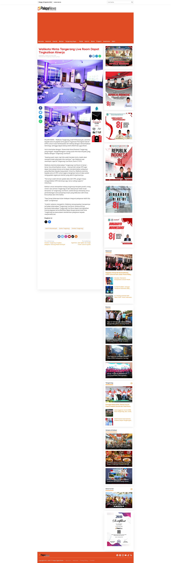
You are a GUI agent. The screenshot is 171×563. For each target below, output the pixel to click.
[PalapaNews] (47, 8)
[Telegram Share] (96, 56)
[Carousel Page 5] (123, 506)
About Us (68, 560)
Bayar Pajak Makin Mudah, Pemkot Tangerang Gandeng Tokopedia (119, 503)
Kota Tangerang (47, 56)
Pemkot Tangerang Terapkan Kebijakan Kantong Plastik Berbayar (55, 242)
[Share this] (90, 56)
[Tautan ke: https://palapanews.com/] (131, 383)
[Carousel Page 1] (115, 506)
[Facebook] (59, 236)
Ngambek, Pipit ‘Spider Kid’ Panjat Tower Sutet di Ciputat (81, 242)
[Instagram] (65, 236)
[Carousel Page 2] (117, 506)
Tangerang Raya (56, 56)
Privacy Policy (84, 560)
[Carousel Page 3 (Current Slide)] (119, 506)
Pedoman (75, 560)
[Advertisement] (85, 25)
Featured (41, 56)
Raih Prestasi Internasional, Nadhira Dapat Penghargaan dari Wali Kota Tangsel (123, 419)
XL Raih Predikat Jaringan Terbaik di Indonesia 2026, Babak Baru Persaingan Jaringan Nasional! (122, 287)
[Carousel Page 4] (121, 506)
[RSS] (76, 236)
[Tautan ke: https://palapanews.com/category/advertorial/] (131, 489)
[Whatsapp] (99, 56)
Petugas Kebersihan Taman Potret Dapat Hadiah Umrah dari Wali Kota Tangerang (118, 405)
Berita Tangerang (64, 228)
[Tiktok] (72, 236)
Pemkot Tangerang (77, 228)
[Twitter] (62, 236)
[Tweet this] (93, 56)
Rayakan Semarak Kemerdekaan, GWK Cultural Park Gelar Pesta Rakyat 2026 (119, 273)
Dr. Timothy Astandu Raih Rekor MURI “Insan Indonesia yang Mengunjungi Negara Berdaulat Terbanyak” (122, 296)
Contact (92, 560)
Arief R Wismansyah (51, 228)
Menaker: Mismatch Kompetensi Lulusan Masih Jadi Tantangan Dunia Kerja (122, 278)
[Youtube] (69, 236)
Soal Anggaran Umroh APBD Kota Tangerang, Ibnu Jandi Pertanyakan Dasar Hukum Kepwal (122, 410)
